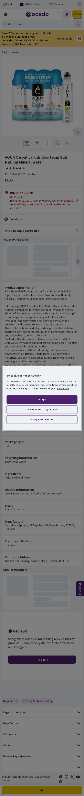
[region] (42, 398)
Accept (42, 399)
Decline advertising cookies (42, 409)
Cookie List (63, 388)
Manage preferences (41, 419)
